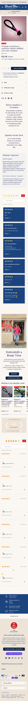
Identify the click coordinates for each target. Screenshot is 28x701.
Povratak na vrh (14, 616)
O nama (3, 694)
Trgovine (7, 694)
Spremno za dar (22, 694)
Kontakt (22, 697)
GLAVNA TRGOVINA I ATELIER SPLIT (14, 649)
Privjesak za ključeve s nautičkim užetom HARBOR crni (19, 402)
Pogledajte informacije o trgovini (10, 76)
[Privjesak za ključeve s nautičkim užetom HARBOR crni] (19, 391)
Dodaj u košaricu (19, 68)
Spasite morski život (5, 696)
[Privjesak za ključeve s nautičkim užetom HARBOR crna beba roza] (7, 391)
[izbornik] (2, 7)
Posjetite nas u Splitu (14, 378)
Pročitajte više (22, 2)
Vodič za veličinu (14, 694)
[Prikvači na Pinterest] (11, 98)
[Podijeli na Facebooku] (8, 98)
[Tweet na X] (5, 98)
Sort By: (17, 204)
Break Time (4, 53)
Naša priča (14, 373)
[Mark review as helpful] (24, 467)
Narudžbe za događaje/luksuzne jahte (8, 697)
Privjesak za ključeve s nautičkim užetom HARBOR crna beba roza (6, 402)
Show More (8, 251)
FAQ (18, 697)
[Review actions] (23, 209)
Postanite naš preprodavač (16, 696)
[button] (25, 7)
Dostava (10, 59)
